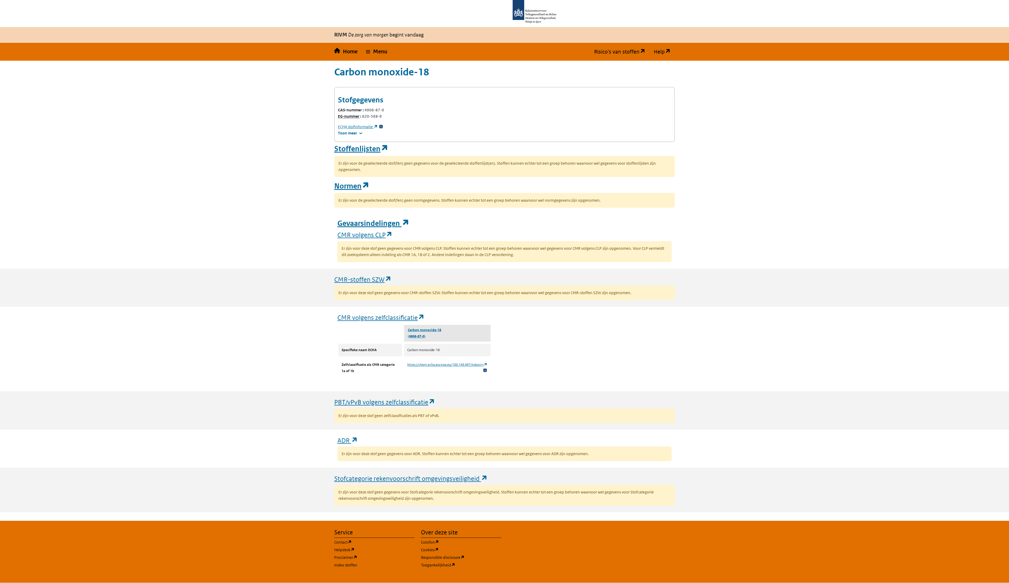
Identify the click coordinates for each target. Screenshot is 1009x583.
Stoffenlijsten (361, 148)
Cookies (455, 549)
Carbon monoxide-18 (424, 330)
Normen (351, 186)
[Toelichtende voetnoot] (485, 370)
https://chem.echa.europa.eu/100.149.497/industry (447, 364)
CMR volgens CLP (365, 234)
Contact (368, 542)
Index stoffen (345, 565)
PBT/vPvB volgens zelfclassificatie (384, 402)
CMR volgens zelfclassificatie (381, 317)
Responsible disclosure (461, 557)
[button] (377, 52)
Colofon (455, 542)
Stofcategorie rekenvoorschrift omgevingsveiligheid (411, 478)
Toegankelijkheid (461, 565)
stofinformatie (358, 126)
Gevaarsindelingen (373, 223)
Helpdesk (369, 549)
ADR (347, 440)
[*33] (381, 126)
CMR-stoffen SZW (363, 279)
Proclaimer (371, 557)
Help (664, 52)
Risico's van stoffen (622, 52)
